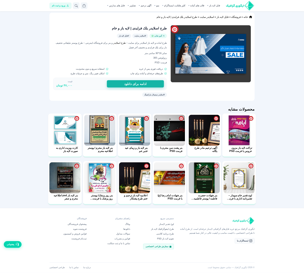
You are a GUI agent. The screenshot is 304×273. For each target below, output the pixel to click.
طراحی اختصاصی (57, 267)
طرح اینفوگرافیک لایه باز (162, 229)
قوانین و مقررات (122, 238)
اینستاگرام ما (242, 241)
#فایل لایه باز (124, 36)
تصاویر (133, 5)
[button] (211, 53)
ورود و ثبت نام (58, 5)
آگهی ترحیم (146, 5)
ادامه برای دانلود (135, 84)
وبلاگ (127, 224)
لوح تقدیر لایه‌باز (166, 224)
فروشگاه (236, 17)
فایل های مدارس (117, 5)
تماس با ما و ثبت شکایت (118, 243)
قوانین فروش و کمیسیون (75, 233)
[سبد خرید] (84, 5)
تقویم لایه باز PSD (165, 238)
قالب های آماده (197, 5)
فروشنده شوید (80, 229)
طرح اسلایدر (119, 43)
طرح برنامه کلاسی (165, 233)
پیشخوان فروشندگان (77, 224)
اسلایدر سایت (207, 17)
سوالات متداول (123, 233)
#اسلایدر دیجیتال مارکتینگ (154, 95)
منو (157, 5)
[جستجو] (76, 5)
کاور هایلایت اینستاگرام (174, 5)
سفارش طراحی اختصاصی (157, 246)
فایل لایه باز (214, 5)
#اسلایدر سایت (140, 36)
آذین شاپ (158, 36)
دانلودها (126, 229)
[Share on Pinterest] (251, 118)
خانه (246, 17)
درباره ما (87, 267)
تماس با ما (74, 267)
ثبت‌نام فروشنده (79, 238)
